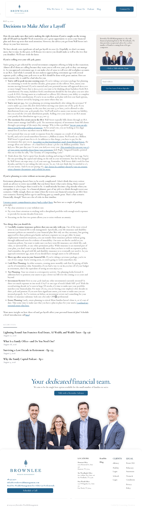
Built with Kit (71, 271)
